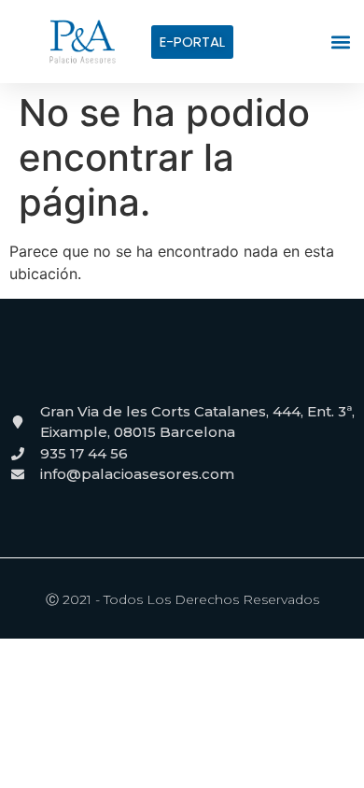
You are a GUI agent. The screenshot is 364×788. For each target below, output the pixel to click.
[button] (340, 41)
